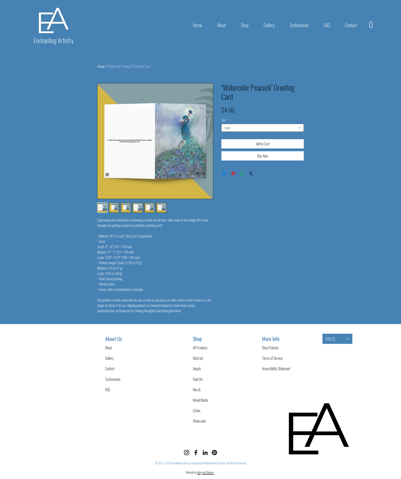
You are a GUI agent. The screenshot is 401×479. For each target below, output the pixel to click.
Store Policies (270, 347)
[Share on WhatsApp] (242, 173)
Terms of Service (272, 358)
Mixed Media (200, 400)
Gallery (109, 358)
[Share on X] (251, 173)
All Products (200, 347)
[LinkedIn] (205, 452)
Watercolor (199, 421)
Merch (196, 389)
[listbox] (337, 339)
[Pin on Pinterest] (233, 173)
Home (100, 66)
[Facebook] (195, 452)
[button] (244, 25)
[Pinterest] (214, 452)
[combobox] (262, 128)
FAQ (107, 389)
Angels (197, 368)
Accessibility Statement (276, 368)
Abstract (198, 358)
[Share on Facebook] (224, 173)
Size (224, 120)
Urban (196, 410)
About (108, 347)
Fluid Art (198, 379)
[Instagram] (186, 452)
